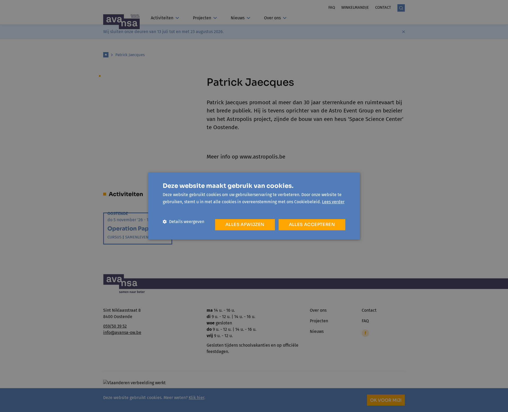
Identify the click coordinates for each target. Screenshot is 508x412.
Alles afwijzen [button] (245, 224)
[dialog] (254, 206)
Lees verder (333, 201)
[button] (183, 221)
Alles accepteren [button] (312, 224)
